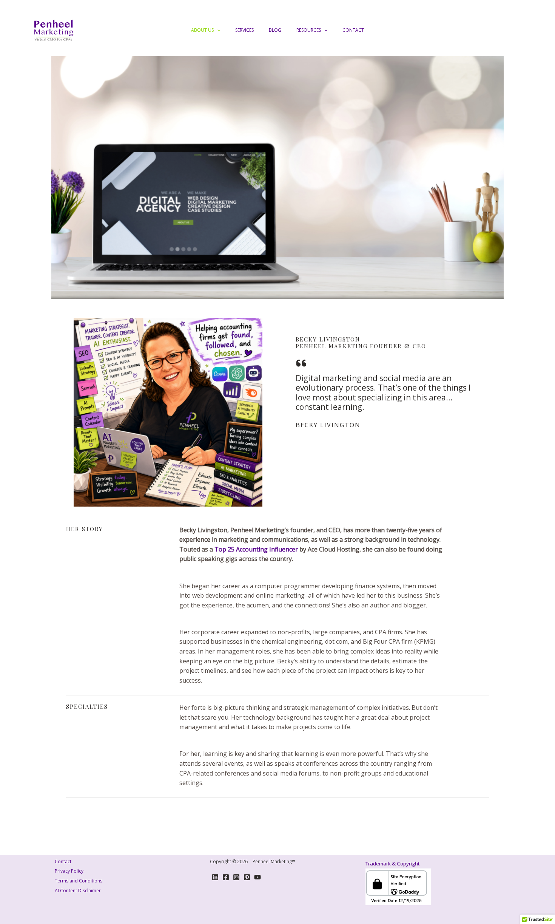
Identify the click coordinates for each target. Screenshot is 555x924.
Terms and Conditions (78, 881)
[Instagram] (236, 877)
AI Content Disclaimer (78, 890)
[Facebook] (225, 877)
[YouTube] (257, 877)
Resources (308, 30)
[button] (217, 30)
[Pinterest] (247, 877)
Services (244, 30)
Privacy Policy (69, 871)
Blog (275, 30)
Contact (353, 30)
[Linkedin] (215, 877)
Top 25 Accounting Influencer (256, 549)
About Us (202, 30)
